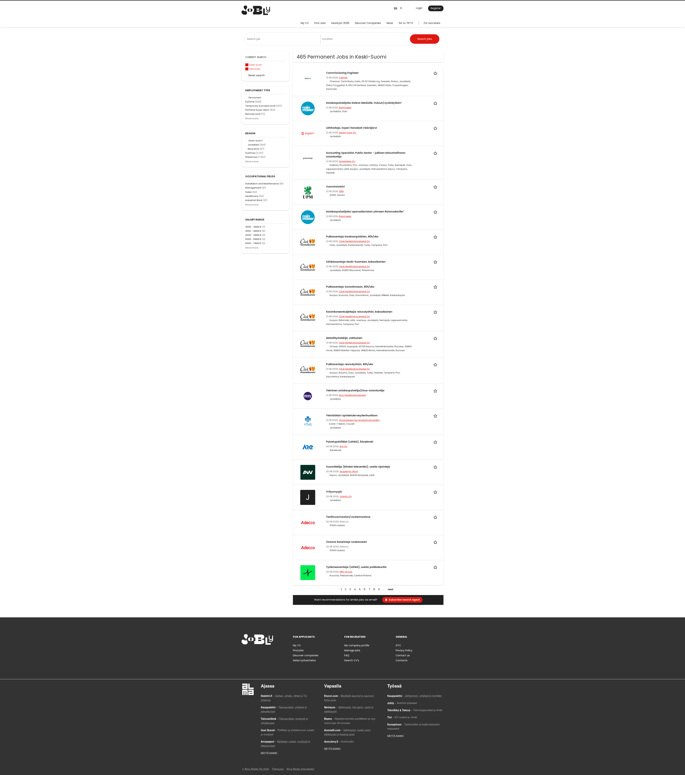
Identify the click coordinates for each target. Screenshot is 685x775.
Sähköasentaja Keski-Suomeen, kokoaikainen (355, 262)
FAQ (346, 655)
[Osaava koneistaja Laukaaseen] (307, 547)
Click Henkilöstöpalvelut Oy (354, 241)
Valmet (343, 77)
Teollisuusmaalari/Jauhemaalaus (348, 517)
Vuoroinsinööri (335, 187)
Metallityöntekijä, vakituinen (344, 338)
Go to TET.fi (406, 23)
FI (401, 8)
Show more (251, 118)
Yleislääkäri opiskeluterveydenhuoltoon (351, 415)
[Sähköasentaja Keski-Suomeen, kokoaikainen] (307, 267)
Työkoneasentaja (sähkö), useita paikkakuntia (356, 567)
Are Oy (343, 446)
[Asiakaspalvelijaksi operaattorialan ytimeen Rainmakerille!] (307, 217)
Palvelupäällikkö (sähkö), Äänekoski (349, 442)
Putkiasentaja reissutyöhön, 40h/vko (349, 364)
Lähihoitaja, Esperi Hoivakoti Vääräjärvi (351, 128)
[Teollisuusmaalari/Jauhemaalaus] (307, 522)
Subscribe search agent (404, 600)
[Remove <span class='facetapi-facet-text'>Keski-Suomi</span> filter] (246, 64)
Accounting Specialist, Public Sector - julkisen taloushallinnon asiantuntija (365, 155)
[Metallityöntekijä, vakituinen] (307, 343)
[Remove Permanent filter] (246, 97)
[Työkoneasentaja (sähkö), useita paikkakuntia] (307, 572)
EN (395, 8)
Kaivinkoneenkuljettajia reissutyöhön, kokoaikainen (359, 312)
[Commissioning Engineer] (307, 78)
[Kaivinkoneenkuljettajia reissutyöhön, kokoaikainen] (307, 317)
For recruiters (432, 23)
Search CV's (351, 660)
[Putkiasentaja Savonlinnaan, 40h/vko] (307, 292)
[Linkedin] (255, 652)
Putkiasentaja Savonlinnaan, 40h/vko (350, 287)
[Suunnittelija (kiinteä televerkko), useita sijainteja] (307, 472)
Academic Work (349, 471)
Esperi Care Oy (347, 132)
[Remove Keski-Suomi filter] (246, 140)
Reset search (256, 75)
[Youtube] (267, 652)
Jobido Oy (346, 496)
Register (436, 8)
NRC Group (346, 571)
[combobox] (283, 39)
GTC (398, 645)
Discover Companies (368, 23)
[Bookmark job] (435, 73)
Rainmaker (345, 107)
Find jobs (298, 650)
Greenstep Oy (347, 161)
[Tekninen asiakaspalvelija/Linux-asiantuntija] (307, 396)
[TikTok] (261, 652)
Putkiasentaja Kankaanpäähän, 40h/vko (352, 237)
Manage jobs (352, 650)
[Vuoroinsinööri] (307, 192)
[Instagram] (250, 652)
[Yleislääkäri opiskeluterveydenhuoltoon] (307, 421)
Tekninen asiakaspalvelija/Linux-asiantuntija (355, 390)
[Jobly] (256, 10)
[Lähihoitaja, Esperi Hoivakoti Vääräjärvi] (307, 133)
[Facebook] (244, 652)
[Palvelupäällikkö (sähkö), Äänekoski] (307, 447)
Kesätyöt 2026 (340, 23)
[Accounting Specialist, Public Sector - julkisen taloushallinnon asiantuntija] (307, 158)
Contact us (403, 655)
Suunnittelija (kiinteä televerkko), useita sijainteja (358, 467)
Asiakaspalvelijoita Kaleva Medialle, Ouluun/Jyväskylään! (364, 103)
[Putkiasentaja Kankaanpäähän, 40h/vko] (307, 242)
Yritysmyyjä (334, 492)
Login (419, 8)
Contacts (401, 660)
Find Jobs (320, 23)
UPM (341, 191)
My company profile (356, 645)
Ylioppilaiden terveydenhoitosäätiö (359, 420)
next (390, 589)
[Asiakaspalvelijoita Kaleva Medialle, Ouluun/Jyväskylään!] (307, 108)
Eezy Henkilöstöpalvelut (352, 395)
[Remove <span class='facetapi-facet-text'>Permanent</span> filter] (246, 69)
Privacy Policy (404, 650)
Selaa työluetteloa (304, 660)
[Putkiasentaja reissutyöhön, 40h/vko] (307, 369)
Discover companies (305, 655)
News (390, 23)
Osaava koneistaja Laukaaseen (346, 542)
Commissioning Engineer (342, 73)
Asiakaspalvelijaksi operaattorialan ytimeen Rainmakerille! (365, 212)
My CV (305, 23)
